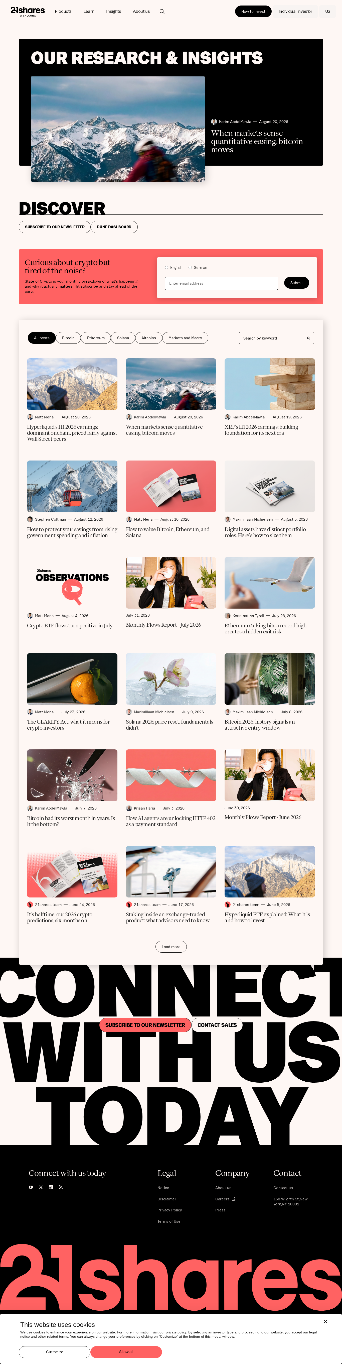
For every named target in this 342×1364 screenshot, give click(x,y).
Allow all (126, 1352)
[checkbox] (237, 268)
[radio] (174, 268)
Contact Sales (217, 1025)
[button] (63, 11)
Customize (54, 1352)
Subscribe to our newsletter (145, 1025)
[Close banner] (325, 1321)
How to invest (253, 11)
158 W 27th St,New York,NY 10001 (290, 1201)
